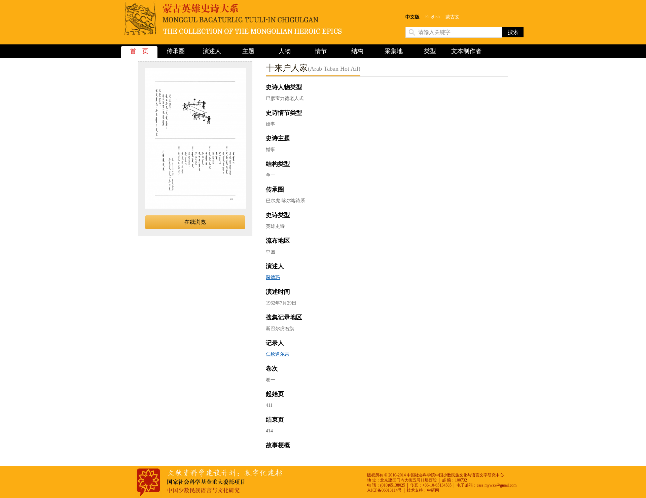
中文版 (412, 17)
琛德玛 (273, 277)
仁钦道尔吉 (277, 354)
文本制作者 (466, 51)
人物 (285, 51)
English (432, 16)
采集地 (394, 51)
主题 (248, 51)
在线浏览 (195, 222)
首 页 (139, 51)
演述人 (212, 51)
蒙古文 (452, 17)
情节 (321, 51)
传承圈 (176, 51)
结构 (357, 51)
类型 (430, 51)
